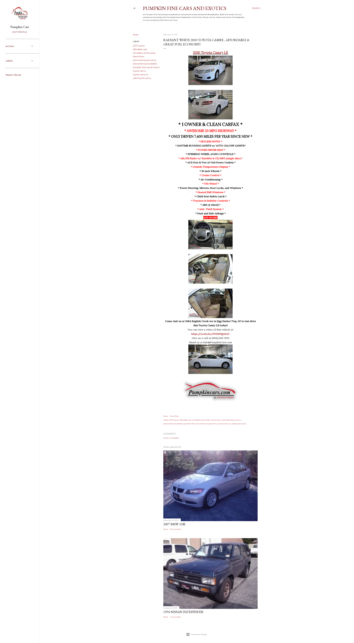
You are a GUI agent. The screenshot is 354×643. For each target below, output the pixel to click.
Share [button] (135, 34)
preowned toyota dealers (145, 64)
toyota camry (139, 71)
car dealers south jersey (144, 53)
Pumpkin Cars (19, 27)
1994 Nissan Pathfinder (183, 612)
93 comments (175, 529)
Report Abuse (13, 75)
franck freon (138, 56)
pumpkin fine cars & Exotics (146, 67)
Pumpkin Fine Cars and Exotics (184, 8)
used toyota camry (142, 78)
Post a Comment (171, 438)
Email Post (174, 416)
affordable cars (140, 49)
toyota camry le (140, 74)
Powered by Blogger (199, 634)
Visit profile (19, 32)
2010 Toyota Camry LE (210, 52)
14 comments (175, 617)
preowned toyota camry (144, 60)
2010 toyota (139, 46)
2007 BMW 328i (174, 524)
